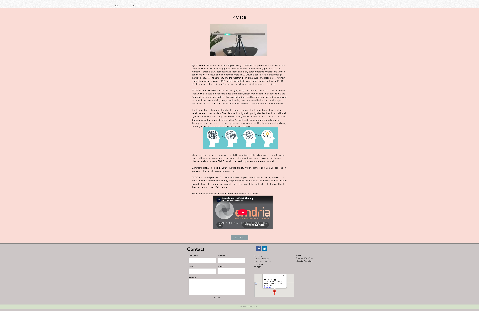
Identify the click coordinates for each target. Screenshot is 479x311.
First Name (193, 256)
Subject (221, 266)
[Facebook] (258, 248)
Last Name (222, 256)
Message (192, 277)
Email (191, 266)
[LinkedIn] (264, 248)
